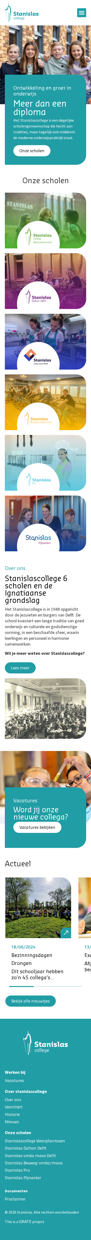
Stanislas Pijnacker (23, 1177)
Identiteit (14, 1107)
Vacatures (14, 1080)
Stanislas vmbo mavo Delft (30, 1155)
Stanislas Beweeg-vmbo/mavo (34, 1163)
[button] (81, 12)
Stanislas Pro (17, 1170)
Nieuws (12, 1121)
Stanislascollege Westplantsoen (35, 1140)
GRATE (25, 1221)
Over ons (13, 1099)
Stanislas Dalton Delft (25, 1148)
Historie (12, 1114)
